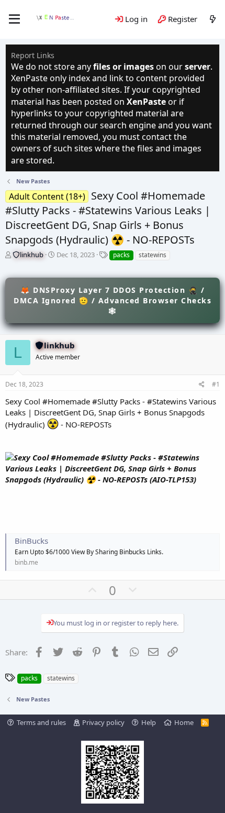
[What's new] (213, 19)
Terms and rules (41, 722)
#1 (216, 384)
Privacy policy (103, 722)
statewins (152, 254)
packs (121, 254)
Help (148, 722)
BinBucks (31, 540)
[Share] (201, 385)
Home (184, 722)
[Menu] (14, 19)
